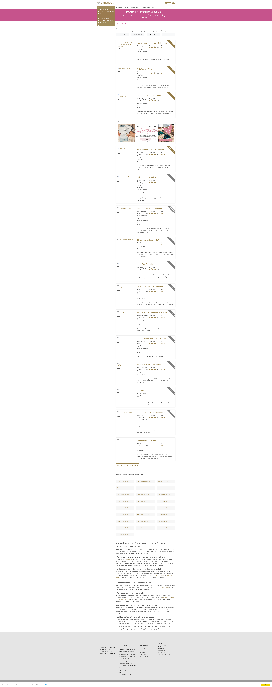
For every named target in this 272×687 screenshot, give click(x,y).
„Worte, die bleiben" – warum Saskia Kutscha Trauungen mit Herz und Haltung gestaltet (127, 672)
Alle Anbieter (161, 650)
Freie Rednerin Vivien (145, 69)
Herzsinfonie (142, 390)
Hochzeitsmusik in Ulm (123, 481)
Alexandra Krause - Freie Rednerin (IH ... (152, 286)
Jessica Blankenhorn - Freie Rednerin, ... (152, 43)
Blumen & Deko (143, 649)
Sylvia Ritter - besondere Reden (149, 364)
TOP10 (123, 3)
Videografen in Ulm (163, 481)
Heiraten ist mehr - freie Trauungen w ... (152, 95)
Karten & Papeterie (144, 656)
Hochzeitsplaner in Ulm (143, 481)
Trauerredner (142, 654)
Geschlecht (153, 34)
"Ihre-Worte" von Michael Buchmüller (151, 412)
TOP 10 (160, 657)
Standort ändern (121, 23)
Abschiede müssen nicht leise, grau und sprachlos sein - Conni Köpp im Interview (127, 656)
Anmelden (167, 3)
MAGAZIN (118, 3)
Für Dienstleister (162, 647)
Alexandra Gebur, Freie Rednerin (149, 208)
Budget (122, 34)
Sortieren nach (168, 34)
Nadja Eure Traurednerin (146, 264)
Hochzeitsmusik (143, 647)
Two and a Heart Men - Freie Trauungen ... (153, 338)
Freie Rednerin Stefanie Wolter (148, 177)
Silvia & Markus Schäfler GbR (148, 240)
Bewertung (137, 34)
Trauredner (142, 643)
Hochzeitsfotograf (143, 645)
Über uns (160, 643)
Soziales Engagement (163, 645)
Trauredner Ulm (128, 559)
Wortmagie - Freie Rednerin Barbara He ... (152, 312)
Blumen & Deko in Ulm (123, 488)
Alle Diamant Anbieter (164, 656)
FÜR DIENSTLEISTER (130, 3)
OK (265, 685)
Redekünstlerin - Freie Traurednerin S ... (152, 149)
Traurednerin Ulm (164, 587)
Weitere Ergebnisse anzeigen (127, 465)
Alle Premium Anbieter (164, 654)
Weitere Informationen (51, 685)
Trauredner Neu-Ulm (158, 575)
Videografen (142, 652)
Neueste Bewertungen (164, 652)
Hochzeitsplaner (143, 651)
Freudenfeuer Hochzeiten (146, 440)
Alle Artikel (161, 648)
